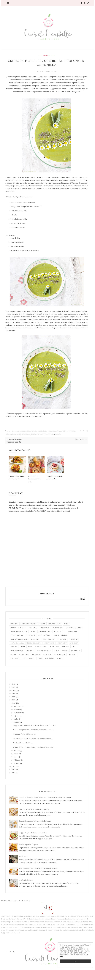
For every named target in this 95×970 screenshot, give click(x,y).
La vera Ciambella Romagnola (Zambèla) (34, 809)
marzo (16, 757)
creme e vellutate (45, 631)
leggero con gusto (55, 431)
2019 (14, 693)
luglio (16, 719)
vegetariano (49, 434)
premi (74, 647)
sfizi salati (35, 434)
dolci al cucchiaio (17, 635)
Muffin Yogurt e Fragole (28, 845)
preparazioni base (17, 650)
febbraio (17, 760)
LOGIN (4, 900)
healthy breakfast (48, 639)
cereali (66, 624)
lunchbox (14, 647)
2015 (14, 766)
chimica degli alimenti (18, 628)
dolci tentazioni (44, 635)
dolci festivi (31, 635)
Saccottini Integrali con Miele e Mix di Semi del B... (32, 738)
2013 (14, 773)
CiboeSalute (42, 431)
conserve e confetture (19, 631)
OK (75, 961)
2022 (14, 684)
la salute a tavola (17, 643)
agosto (17, 716)
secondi (13, 654)
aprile (16, 754)
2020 (14, 690)
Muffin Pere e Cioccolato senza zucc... (34, 478)
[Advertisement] (47, 581)
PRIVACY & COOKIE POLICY (19, 900)
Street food (15, 658)
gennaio (17, 763)
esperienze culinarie (60, 635)
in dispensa (62, 639)
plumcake (65, 647)
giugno (17, 722)
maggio (17, 750)
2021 (14, 687)
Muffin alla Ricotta (26, 880)
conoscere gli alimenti (74, 628)
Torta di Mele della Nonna (23, 743)
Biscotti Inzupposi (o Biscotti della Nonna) (35, 821)
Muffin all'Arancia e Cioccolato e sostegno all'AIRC (38, 868)
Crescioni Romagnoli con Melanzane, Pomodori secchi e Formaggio (45, 797)
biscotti (42, 624)
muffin (23, 647)
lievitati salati (62, 643)
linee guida (74, 643)
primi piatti (67, 431)
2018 (14, 697)
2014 (14, 770)
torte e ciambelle (28, 658)
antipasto (46, 55)
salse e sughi (75, 650)
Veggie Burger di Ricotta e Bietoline (33, 833)
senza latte (16, 434)
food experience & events (19, 639)
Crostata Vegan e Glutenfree (24, 734)
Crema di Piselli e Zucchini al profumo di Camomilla (33, 747)
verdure (58, 434)
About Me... (23, 856)
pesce (30, 647)
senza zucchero (59, 654)
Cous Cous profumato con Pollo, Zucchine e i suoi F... (33, 730)
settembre (18, 713)
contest (33, 631)
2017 (14, 700)
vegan (42, 434)
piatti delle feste (41, 647)
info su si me (73, 639)
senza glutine (24, 654)
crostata (57, 631)
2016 (14, 703)
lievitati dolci (49, 643)
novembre (18, 706)
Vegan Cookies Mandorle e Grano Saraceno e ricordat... (34, 725)
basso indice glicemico (28, 431)
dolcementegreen (70, 631)
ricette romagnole (44, 650)
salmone (65, 650)
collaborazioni (57, 628)
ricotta (56, 650)
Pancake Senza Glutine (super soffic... (55, 477)
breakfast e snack (54, 624)
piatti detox (54, 647)
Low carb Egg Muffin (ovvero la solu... (16, 477)
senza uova (26, 434)
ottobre (17, 709)
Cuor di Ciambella (46, 71)
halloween (35, 639)
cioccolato (45, 628)
